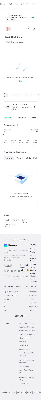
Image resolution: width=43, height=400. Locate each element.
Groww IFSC (24, 383)
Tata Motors (8, 299)
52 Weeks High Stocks (12, 295)
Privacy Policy (24, 338)
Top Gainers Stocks (11, 292)
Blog (31, 255)
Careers (33, 264)
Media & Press (33, 259)
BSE (26, 323)
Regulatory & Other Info (27, 334)
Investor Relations (33, 280)
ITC (5, 306)
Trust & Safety (32, 274)
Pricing (32, 252)
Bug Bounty (24, 366)
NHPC (6, 303)
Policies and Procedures (27, 331)
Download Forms (25, 349)
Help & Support (33, 268)
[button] (17, 125)
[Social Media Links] (5, 271)
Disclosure (22, 342)
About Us (33, 249)
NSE (20, 323)
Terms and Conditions (27, 327)
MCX (32, 323)
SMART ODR (23, 345)
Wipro (6, 310)
